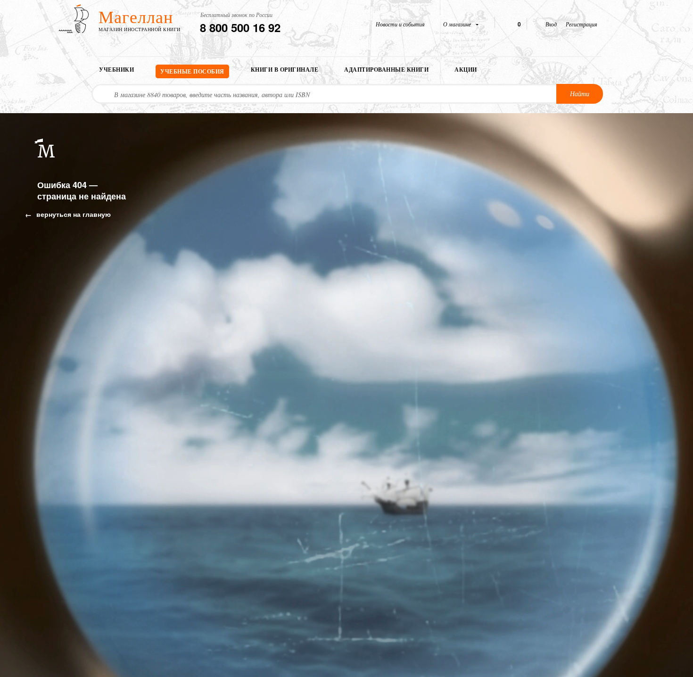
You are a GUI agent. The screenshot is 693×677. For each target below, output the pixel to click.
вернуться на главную (72, 214)
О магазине (457, 24)
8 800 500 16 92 (240, 27)
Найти (579, 93)
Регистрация (581, 24)
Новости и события (400, 24)
